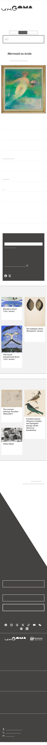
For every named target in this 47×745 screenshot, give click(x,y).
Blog (26, 675)
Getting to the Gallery (14, 724)
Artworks (9, 24)
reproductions (35, 478)
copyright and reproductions (30, 480)
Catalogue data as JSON (14, 262)
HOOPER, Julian (9, 311)
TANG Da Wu (31, 333)
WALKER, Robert (9, 446)
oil (4, 189)
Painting (6, 178)
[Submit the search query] (4, 39)
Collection (16, 16)
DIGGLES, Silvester (33, 430)
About (26, 678)
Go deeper (37, 24)
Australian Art (8, 158)
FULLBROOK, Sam (19, 60)
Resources (33, 32)
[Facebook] (5, 273)
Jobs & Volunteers (14, 740)
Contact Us (10, 731)
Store (5, 680)
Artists (22, 24)
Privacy (27, 740)
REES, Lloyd (8, 416)
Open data (6, 675)
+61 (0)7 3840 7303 (13, 727)
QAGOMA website (9, 678)
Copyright (37, 740)
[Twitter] (9, 273)
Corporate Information (25, 743)
